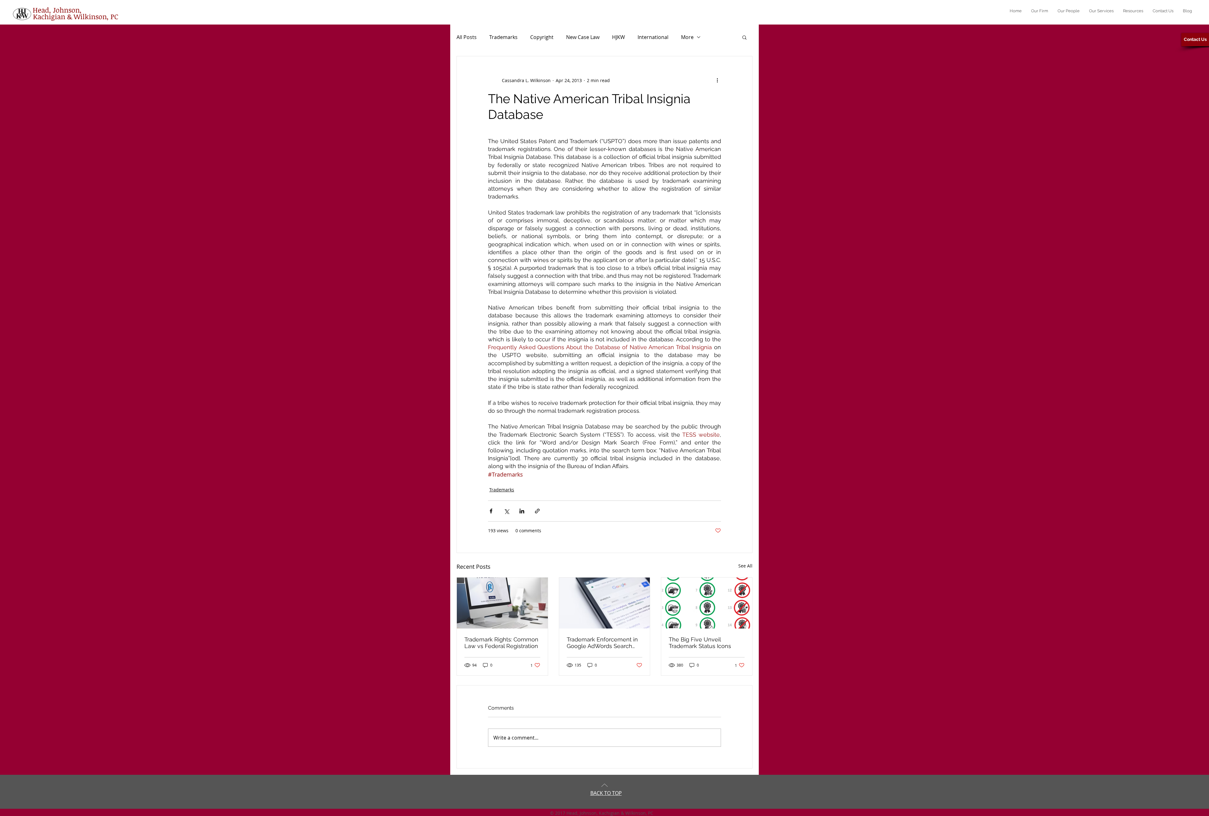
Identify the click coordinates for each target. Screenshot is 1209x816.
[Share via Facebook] (491, 511)
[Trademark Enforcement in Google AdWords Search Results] (604, 603)
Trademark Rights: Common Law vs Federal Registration (501, 642)
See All (745, 566)
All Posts (467, 37)
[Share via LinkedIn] (522, 511)
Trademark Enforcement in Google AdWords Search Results (602, 642)
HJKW (618, 37)
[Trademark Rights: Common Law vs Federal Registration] (502, 603)
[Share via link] (537, 511)
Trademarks (503, 37)
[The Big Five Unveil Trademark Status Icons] (706, 603)
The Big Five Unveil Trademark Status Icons (700, 642)
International (653, 37)
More (687, 37)
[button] (744, 37)
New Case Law (582, 37)
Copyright (541, 37)
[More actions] (717, 80)
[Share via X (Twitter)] (506, 511)
